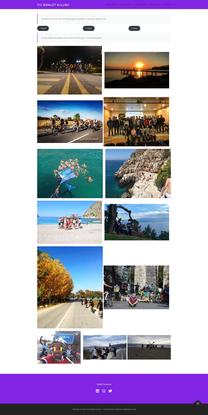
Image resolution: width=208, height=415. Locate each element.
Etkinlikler (155, 4)
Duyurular (140, 4)
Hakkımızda (125, 4)
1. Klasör (43, 28)
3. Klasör (134, 28)
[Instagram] (103, 390)
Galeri (168, 4)
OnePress (126, 409)
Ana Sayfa (111, 4)
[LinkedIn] (97, 390)
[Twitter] (110, 390)
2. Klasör (88, 28)
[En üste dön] (198, 403)
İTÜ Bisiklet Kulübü (53, 5)
